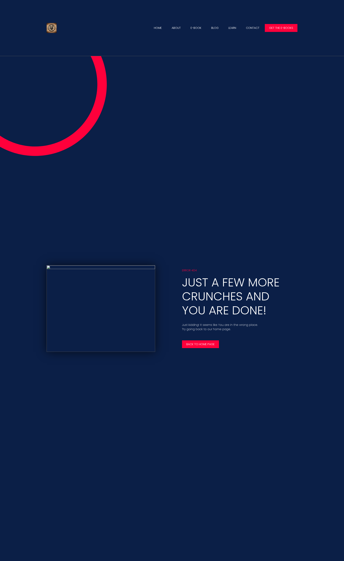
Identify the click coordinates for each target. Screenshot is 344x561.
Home (158, 28)
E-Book (196, 28)
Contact (252, 28)
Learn (232, 28)
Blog (215, 28)
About (176, 28)
